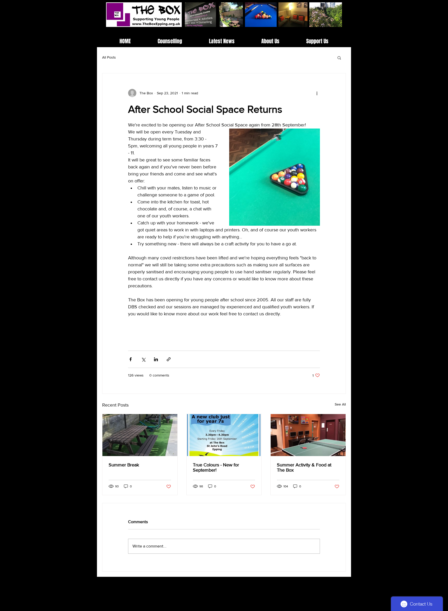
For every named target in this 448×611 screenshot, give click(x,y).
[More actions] (317, 93)
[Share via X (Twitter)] (143, 359)
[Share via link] (168, 359)
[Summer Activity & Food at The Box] (308, 435)
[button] (339, 57)
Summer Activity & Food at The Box (304, 467)
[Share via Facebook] (130, 359)
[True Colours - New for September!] (224, 435)
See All (340, 404)
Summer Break (124, 464)
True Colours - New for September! (216, 467)
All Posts (109, 57)
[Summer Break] (139, 435)
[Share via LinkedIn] (155, 359)
